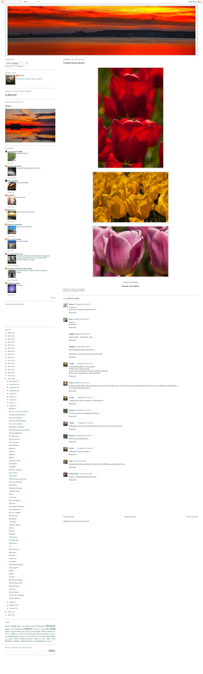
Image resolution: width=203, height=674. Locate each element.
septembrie (13, 390)
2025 (9, 336)
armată (33, 626)
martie (12, 602)
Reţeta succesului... (15, 460)
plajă (6, 639)
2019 (9, 354)
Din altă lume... (14, 515)
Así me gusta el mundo (15, 151)
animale (14, 626)
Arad (22, 626)
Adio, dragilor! (13, 567)
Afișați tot (53, 297)
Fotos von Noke (13, 181)
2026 (9, 333)
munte (10, 636)
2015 (9, 366)
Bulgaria (7, 629)
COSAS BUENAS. (22, 153)
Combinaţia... (13, 476)
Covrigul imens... (14, 436)
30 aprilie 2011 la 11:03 (85, 363)
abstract (7, 626)
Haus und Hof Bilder (22, 183)
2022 (9, 345)
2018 (9, 357)
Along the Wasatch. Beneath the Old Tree (28, 168)
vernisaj (49, 641)
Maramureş (40, 634)
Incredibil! (12, 408)
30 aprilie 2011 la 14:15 (82, 383)
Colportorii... (13, 558)
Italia (13, 633)
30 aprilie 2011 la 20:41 (83, 435)
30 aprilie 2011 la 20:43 (85, 448)
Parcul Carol (39, 636)
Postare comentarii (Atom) (81, 521)
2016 (9, 363)
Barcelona (42, 626)
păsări (49, 636)
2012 (9, 376)
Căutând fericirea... (15, 598)
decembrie (13, 381)
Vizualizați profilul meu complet (29, 79)
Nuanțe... (8, 106)
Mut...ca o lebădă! (14, 512)
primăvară (30, 639)
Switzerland (28, 641)
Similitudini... (13, 485)
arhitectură (28, 626)
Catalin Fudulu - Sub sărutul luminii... (101, 10)
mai (11, 403)
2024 (9, 339)
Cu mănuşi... (13, 522)
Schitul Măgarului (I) (15, 583)
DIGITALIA (12, 210)
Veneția (44, 641)
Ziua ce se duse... (14, 442)
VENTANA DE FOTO (15, 224)
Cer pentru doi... (14, 540)
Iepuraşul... (12, 448)
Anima (71, 382)
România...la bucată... (16, 470)
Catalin (71, 363)
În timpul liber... (14, 445)
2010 (9, 612)
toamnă (38, 641)
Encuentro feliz (21, 197)
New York (25, 636)
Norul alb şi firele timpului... (18, 421)
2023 (9, 342)
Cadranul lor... (13, 537)
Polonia (16, 639)
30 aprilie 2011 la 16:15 (85, 397)
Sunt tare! (12, 503)
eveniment (13, 631)
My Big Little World (14, 166)
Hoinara (72, 304)
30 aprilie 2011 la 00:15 (83, 304)
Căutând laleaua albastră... (74, 62)
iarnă (49, 631)
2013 (9, 373)
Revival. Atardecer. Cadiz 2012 (25, 212)
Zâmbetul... (12, 534)
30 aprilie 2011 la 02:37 (81, 319)
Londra (29, 634)
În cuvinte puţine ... (15, 500)
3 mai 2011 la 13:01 (85, 474)
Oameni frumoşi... (14, 586)
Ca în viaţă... (13, 497)
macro (34, 634)
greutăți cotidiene (41, 631)
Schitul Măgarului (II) (16, 564)
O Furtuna (19, 285)
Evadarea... (12, 555)
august (12, 393)
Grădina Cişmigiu (30, 631)
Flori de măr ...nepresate (16, 595)
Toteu (71, 319)
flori (82, 291)
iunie (11, 400)
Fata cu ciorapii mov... (16, 418)
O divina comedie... (14, 283)
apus (19, 626)
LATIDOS (11, 195)
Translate (20, 66)
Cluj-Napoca (18, 629)
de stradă (51, 628)
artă (37, 626)
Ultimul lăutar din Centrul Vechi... (20, 430)
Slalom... (12, 574)
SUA (22, 641)
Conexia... (12, 531)
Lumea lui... (13, 589)
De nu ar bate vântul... (16, 424)
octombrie (13, 387)
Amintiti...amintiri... (15, 525)
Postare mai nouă (68, 517)
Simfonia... (12, 454)
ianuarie (12, 608)
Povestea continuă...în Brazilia (18, 411)
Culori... (11, 494)
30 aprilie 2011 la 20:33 (85, 423)
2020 (9, 351)
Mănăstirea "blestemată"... (17, 427)
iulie (11, 397)
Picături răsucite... (14, 549)
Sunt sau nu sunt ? (15, 439)
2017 (9, 360)
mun (6, 636)
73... (10, 546)
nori (29, 636)
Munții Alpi (17, 636)
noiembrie (13, 384)
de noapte (42, 629)
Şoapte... (11, 571)
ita (10, 634)
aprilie (12, 406)
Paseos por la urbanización (24, 226)
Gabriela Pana (74, 473)
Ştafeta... (11, 528)
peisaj (53, 636)
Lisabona (24, 634)
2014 (9, 369)
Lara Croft (18, 634)
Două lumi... (13, 552)
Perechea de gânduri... (16, 580)
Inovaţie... (12, 577)
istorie (7, 634)
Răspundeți (72, 312)
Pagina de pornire (130, 517)
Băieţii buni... (13, 543)
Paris (44, 636)
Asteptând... (13, 561)
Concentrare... (13, 463)
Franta (22, 631)
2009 (9, 615)
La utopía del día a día (15, 254)
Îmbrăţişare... (13, 519)
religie (48, 639)
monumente (52, 634)
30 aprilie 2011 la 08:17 (82, 334)
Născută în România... (16, 433)
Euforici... (12, 457)
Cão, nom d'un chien (14, 239)
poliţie (11, 639)
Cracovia (36, 629)
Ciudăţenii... (13, 467)
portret (22, 638)
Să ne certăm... (13, 473)
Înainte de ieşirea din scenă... (18, 479)
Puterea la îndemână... (16, 482)
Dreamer (72, 410)
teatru (33, 641)
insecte (53, 631)
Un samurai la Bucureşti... (17, 506)
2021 (9, 348)
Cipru (12, 629)
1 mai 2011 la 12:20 (79, 461)
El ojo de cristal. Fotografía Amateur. (20, 268)
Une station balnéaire (22, 241)
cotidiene (27, 628)
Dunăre (7, 631)
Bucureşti (75, 291)
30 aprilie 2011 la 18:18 (83, 410)
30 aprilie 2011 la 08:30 (82, 347)
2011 (9, 379)
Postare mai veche (192, 517)
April (70, 461)
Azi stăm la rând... (14, 491)
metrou (46, 634)
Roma (53, 639)
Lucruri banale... (14, 592)
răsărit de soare (39, 639)
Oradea (33, 636)
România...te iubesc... (13, 641)
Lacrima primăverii (15, 509)
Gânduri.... (12, 451)
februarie (13, 605)
